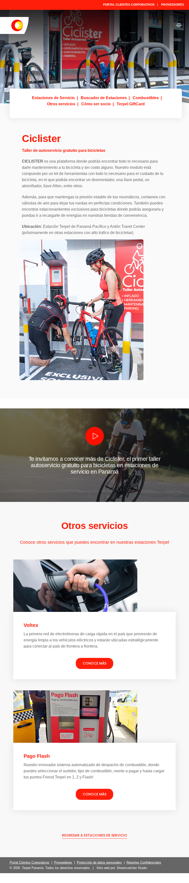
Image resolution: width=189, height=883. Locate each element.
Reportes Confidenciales (143, 862)
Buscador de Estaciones (104, 98)
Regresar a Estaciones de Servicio (94, 835)
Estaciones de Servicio (53, 98)
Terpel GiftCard (131, 104)
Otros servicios (61, 104)
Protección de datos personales (99, 862)
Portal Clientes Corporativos (129, 4)
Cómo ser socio (96, 104)
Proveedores (172, 4)
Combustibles (146, 98)
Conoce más (94, 663)
